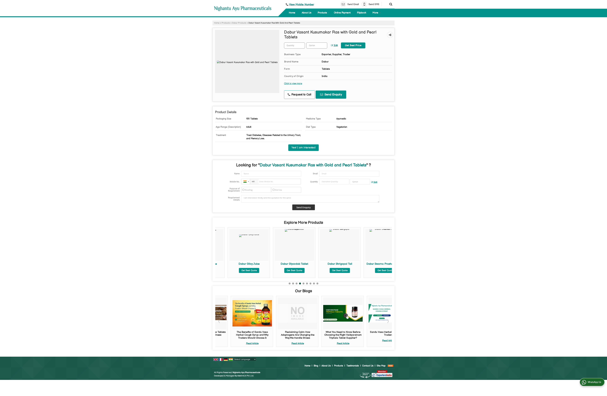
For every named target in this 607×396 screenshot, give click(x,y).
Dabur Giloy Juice (236, 263)
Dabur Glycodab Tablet (282, 263)
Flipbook (361, 12)
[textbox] (316, 46)
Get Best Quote (237, 270)
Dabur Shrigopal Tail (327, 263)
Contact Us (367, 365)
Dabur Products (239, 23)
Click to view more (293, 83)
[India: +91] (245, 181)
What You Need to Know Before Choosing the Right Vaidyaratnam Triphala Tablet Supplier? (327, 335)
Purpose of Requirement (234, 190)
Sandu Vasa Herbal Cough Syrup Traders (373, 333)
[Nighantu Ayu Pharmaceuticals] (242, 8)
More (375, 12)
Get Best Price (353, 45)
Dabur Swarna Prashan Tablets (373, 263)
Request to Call (301, 94)
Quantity (314, 181)
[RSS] (390, 365)
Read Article (236, 343)
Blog (316, 365)
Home (292, 12)
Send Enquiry (333, 94)
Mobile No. (235, 181)
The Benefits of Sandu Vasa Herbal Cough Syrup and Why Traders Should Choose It (237, 335)
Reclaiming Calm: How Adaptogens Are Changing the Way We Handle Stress (282, 335)
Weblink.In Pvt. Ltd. (245, 376)
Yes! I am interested (303, 147)
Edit (335, 45)
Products (322, 12)
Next (387, 321)
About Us (306, 12)
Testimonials (352, 365)
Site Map (381, 365)
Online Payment (342, 12)
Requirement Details (234, 199)
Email (315, 173)
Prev (219, 321)
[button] (301, 4)
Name (237, 173)
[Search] (390, 4)
